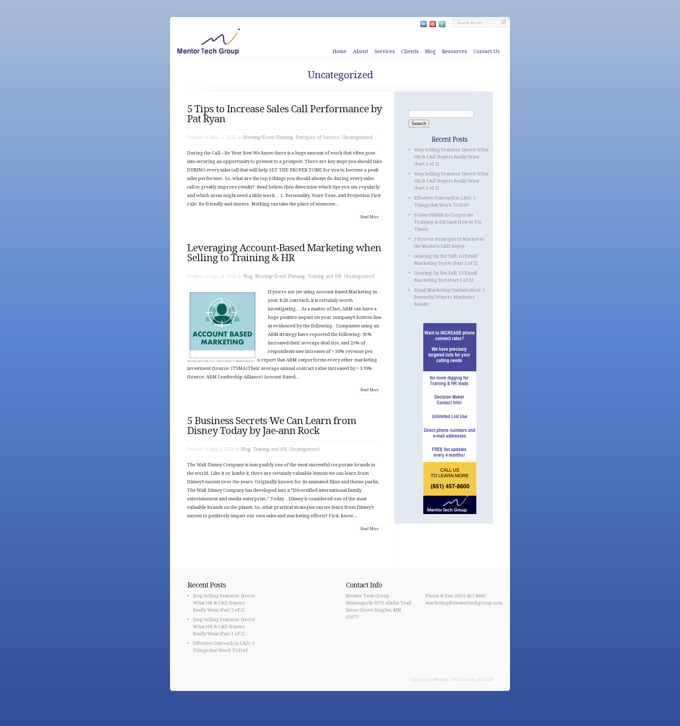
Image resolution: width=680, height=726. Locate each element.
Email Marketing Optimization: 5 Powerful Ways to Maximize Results (449, 297)
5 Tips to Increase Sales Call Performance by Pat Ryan (284, 114)
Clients (410, 51)
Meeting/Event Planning (268, 137)
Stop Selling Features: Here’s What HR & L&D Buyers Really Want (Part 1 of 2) (451, 181)
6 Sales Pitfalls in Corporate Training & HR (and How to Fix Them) (448, 222)
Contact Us (487, 51)
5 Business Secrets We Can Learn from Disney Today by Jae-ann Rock (271, 426)
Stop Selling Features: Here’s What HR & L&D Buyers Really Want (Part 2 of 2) (451, 157)
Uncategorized (357, 137)
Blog (430, 51)
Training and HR (324, 275)
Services (384, 51)
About (360, 51)
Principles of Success (317, 137)
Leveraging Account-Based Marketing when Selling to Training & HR (284, 253)
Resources (454, 51)
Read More (369, 216)
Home (340, 51)
